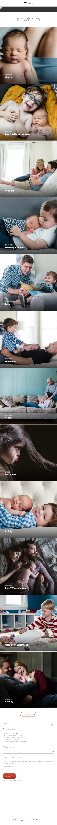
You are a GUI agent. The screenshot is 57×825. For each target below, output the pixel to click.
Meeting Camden (14, 247)
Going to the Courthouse (14, 735)
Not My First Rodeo (12, 733)
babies (7, 472)
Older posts (26, 714)
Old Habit (10, 474)
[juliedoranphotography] (28, 9)
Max (7, 304)
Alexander (11, 361)
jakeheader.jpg (17, 820)
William (9, 190)
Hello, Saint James (12, 739)
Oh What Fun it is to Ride (14, 737)
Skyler (8, 417)
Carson (9, 77)
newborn (8, 75)
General (8, 699)
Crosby (9, 701)
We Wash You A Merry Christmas (16, 742)
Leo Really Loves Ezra (17, 134)
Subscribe (9, 776)
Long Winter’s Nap (15, 588)
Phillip (8, 531)
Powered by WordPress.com (34, 820)
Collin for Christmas (16, 645)
